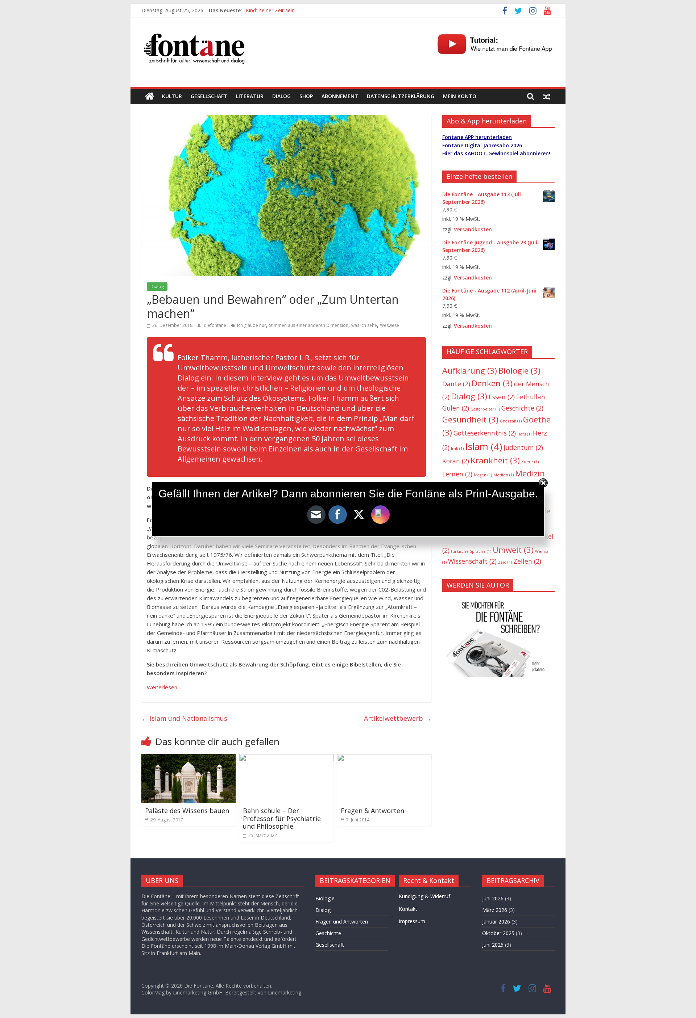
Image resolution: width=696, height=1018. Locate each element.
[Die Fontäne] (149, 96)
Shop (306, 96)
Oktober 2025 (498, 933)
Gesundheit (470, 419)
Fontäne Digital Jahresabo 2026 (482, 145)
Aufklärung (469, 370)
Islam (483, 446)
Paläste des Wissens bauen (187, 810)
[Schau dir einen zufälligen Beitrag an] (547, 96)
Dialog (281, 96)
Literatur (250, 96)
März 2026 (494, 909)
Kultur (172, 96)
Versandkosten (473, 229)
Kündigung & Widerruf (424, 896)
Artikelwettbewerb (397, 718)
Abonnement (340, 96)
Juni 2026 (493, 898)
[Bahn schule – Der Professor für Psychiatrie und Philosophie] (286, 758)
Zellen (527, 561)
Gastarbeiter (485, 409)
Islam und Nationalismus (184, 718)
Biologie (519, 370)
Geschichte (522, 408)
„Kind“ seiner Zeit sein (269, 10)
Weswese (389, 325)
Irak (457, 448)
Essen (502, 396)
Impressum (412, 921)
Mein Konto (459, 96)
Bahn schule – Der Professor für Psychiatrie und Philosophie (282, 818)
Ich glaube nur (251, 325)
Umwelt (513, 549)
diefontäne (215, 325)
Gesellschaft (209, 96)
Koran (455, 461)
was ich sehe (364, 325)
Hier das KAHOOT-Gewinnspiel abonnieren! (496, 153)
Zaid (505, 562)
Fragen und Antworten (341, 921)
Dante (456, 383)
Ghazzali (511, 421)
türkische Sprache (471, 551)
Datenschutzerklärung (400, 96)
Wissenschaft (472, 561)
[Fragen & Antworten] (384, 758)
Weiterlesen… (164, 687)
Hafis (524, 434)
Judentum (523, 447)
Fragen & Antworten (372, 810)
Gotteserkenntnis (484, 433)
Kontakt (408, 908)
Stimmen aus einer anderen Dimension (308, 325)
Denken (492, 383)
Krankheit (495, 460)
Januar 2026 (496, 921)
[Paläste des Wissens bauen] (188, 758)
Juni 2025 (493, 944)
